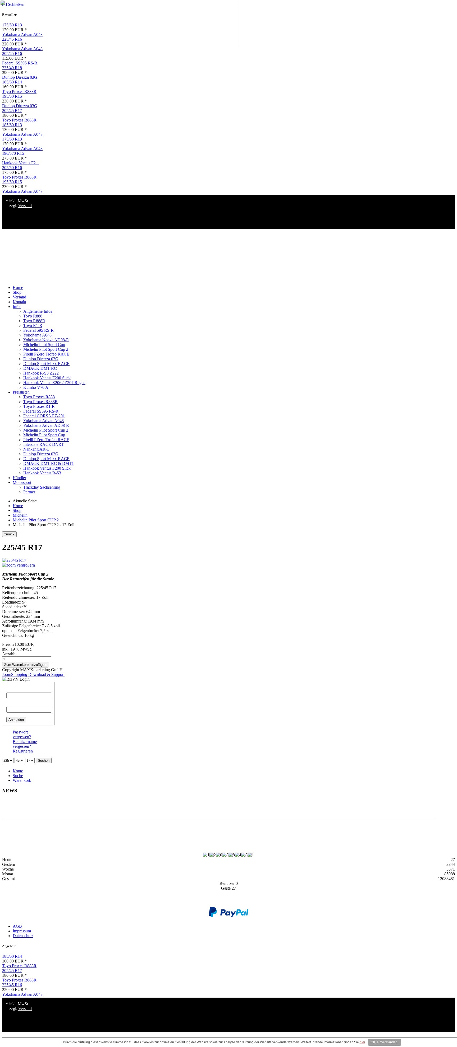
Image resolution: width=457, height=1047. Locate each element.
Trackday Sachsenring (41, 487)
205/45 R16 (12, 53)
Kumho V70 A (35, 387)
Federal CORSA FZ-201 (44, 416)
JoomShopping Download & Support (33, 674)
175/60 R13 (12, 139)
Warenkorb (22, 780)
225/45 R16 (12, 985)
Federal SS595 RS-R (19, 63)
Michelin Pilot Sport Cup (44, 344)
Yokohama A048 (37, 335)
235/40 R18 (12, 68)
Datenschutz (23, 935)
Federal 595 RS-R (38, 330)
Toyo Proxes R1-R (39, 406)
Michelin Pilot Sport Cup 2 (45, 349)
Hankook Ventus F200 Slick (47, 378)
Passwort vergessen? (22, 734)
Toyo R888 (32, 316)
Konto (18, 771)
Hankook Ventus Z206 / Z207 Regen (54, 382)
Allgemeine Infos (37, 311)
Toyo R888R (34, 321)
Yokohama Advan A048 (22, 48)
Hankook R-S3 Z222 (41, 373)
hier (362, 1042)
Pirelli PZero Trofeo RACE (46, 354)
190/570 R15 (13, 153)
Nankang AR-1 (36, 449)
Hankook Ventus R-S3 (42, 473)
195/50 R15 (12, 96)
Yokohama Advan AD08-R (46, 425)
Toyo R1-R (32, 325)
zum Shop (219, 808)
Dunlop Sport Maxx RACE (46, 363)
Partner (29, 492)
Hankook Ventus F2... (20, 163)
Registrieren (23, 751)
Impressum (22, 931)
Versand (25, 205)
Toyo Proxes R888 (39, 397)
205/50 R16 (12, 167)
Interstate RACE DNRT (43, 444)
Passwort (13, 704)
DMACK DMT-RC (40, 368)
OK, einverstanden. (384, 1042)
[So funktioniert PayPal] (228, 915)
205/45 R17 (12, 110)
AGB (17, 926)
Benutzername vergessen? (25, 744)
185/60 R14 (12, 82)
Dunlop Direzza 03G (19, 77)
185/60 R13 (12, 125)
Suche (18, 775)
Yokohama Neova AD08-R (46, 340)
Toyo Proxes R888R (19, 91)
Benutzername (18, 690)
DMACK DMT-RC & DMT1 (48, 463)
